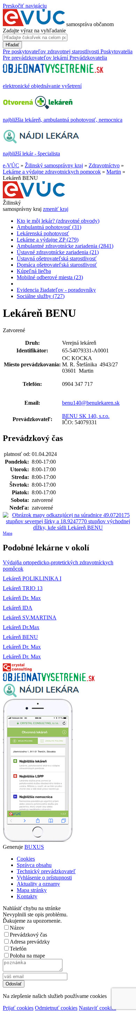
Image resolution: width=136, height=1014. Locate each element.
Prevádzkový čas (28, 935)
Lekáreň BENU (20, 637)
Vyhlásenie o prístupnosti (44, 877)
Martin (113, 172)
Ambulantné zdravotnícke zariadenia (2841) (65, 246)
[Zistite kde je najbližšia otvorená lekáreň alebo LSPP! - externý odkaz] (38, 841)
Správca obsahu (34, 865)
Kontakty (27, 896)
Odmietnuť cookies (56, 1008)
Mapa (7, 533)
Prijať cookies (18, 1008)
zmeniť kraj (55, 209)
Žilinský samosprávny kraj (54, 165)
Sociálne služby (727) (41, 296)
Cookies (26, 859)
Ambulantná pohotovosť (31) (49, 227)
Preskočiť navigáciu (25, 6)
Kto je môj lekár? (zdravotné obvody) (58, 221)
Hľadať (12, 44)
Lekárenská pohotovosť (43, 233)
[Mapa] (68, 521)
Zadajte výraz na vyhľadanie (34, 30)
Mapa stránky (32, 890)
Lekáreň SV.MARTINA (29, 617)
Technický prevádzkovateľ (46, 871)
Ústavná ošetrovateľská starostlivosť (57, 258)
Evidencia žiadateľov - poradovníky (56, 290)
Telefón (18, 949)
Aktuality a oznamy (38, 884)
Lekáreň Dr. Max (22, 598)
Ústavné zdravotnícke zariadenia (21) (58, 252)
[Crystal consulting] (17, 669)
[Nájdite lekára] (41, 696)
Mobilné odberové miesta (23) (50, 277)
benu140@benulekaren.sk (91, 403)
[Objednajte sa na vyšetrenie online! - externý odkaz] (49, 679)
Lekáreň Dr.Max (21, 627)
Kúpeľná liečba (34, 271)
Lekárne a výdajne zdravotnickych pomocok (52, 172)
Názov (17, 928)
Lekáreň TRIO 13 (23, 588)
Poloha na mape (27, 956)
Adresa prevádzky (30, 942)
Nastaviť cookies (97, 1008)
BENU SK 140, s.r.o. (85, 416)
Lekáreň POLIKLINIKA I (32, 578)
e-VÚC (11, 165)
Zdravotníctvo (104, 165)
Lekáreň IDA (17, 608)
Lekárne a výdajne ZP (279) (47, 240)
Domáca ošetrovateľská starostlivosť (57, 265)
